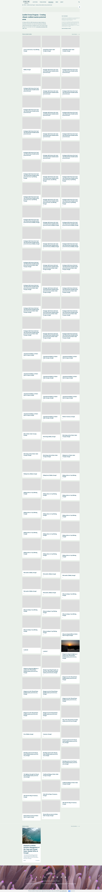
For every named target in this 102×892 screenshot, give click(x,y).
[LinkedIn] (53, 878)
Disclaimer (53, 881)
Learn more (73, 890)
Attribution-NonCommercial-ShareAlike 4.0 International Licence (64, 883)
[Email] (65, 878)
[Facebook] (41, 878)
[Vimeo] (61, 878)
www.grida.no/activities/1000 (41, 26)
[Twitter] (36, 878)
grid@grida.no (72, 25)
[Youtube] (57, 878)
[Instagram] (45, 878)
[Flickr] (49, 878)
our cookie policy (63, 890)
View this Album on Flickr (66, 28)
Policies (58, 881)
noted (36, 883)
